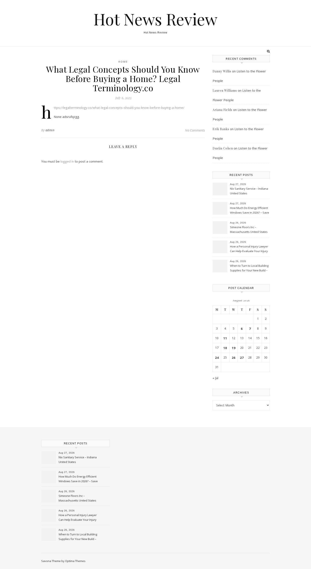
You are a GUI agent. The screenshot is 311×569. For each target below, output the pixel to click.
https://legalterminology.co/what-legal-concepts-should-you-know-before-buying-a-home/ (119, 107)
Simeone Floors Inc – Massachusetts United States (249, 229)
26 (233, 357)
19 (233, 348)
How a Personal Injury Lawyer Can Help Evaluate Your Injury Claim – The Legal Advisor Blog (249, 249)
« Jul (215, 378)
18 (225, 348)
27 (242, 357)
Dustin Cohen (223, 148)
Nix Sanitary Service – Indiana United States (249, 191)
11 (225, 338)
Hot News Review (155, 19)
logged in (67, 161)
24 (217, 357)
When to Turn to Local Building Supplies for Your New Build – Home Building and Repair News (249, 268)
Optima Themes (75, 561)
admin (50, 130)
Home (123, 62)
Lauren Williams (225, 90)
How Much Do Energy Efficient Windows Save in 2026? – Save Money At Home (249, 210)
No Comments (195, 130)
